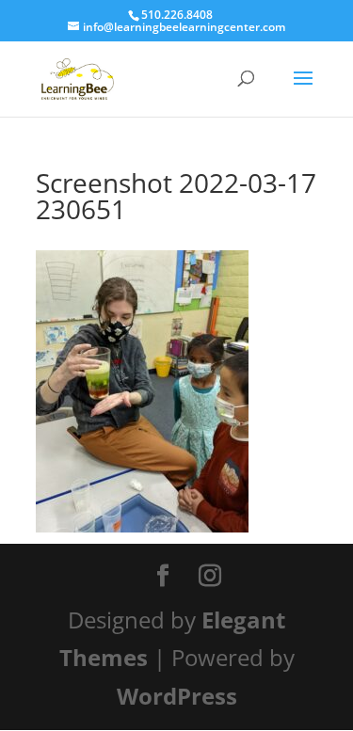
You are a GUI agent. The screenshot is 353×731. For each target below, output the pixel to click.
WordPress (177, 695)
